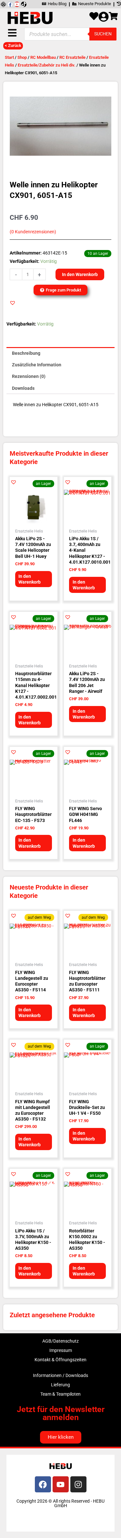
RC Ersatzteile (72, 57)
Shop (22, 57)
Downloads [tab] (23, 388)
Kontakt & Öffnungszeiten (60, 1359)
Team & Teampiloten (60, 1394)
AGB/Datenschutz (60, 1341)
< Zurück (13, 45)
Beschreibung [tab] (26, 353)
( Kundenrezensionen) (33, 231)
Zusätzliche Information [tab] (36, 364)
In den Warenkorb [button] (29, 579)
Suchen (103, 33)
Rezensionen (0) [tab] (28, 376)
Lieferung (60, 1384)
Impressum (60, 1350)
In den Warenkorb (80, 274)
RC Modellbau (43, 57)
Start (9, 57)
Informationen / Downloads (60, 1375)
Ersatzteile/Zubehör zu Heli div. (47, 65)
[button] (12, 303)
